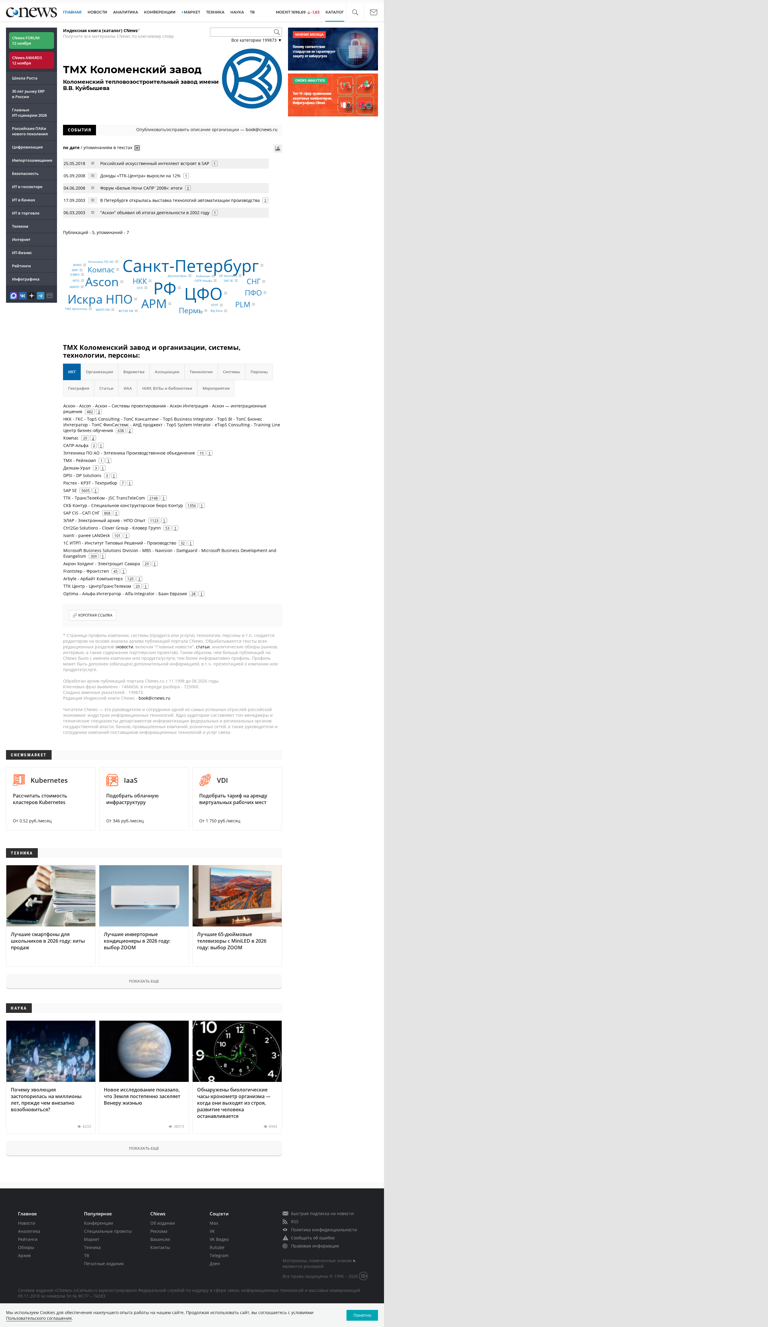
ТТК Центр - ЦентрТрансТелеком (97, 586)
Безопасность (25, 173)
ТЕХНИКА (215, 12)
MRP (75, 270)
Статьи (106, 388)
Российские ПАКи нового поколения (30, 131)
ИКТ (72, 371)
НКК (140, 280)
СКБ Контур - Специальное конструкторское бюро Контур (123, 505)
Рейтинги (21, 266)
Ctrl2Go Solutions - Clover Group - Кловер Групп (112, 528)
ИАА (128, 388)
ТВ (252, 12)
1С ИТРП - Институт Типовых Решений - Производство (119, 543)
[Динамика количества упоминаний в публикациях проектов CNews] (278, 148)
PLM (242, 304)
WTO (76, 280)
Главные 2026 (29, 112)
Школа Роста (25, 78)
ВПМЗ (77, 265)
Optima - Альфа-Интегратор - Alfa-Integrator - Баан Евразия (125, 593)
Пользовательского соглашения (39, 1318)
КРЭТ (214, 305)
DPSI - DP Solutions (82, 475)
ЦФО (203, 293)
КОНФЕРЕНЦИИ (160, 12)
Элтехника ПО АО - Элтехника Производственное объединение (129, 453)
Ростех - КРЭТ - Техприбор (90, 483)
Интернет (21, 239)
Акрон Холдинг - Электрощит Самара (101, 563)
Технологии (201, 371)
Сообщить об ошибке (313, 1238)
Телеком (20, 226)
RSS (294, 1221)
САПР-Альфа (203, 280)
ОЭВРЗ (75, 274)
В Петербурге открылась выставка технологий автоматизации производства (180, 200)
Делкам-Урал (177, 276)
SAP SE (228, 280)
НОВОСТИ (97, 12)
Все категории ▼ (256, 40)
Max (214, 1223)
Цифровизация (27, 147)
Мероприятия (216, 388)
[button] (355, 12)
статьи (203, 647)
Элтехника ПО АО (101, 262)
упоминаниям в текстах (107, 147)
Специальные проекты (108, 1231)
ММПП (74, 287)
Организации (99, 371)
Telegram (219, 1255)
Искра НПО (100, 299)
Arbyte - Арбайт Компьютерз (93, 578)
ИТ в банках (23, 200)
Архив (24, 1255)
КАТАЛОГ (335, 12)
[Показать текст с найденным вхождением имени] (137, 148)
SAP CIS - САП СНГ (81, 513)
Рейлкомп (203, 276)
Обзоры (26, 1247)
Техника (92, 1247)
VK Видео (219, 1239)
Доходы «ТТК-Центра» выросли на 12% (140, 176)
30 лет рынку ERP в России (28, 94)
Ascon (102, 281)
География (78, 388)
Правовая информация (315, 1246)
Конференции (98, 1223)
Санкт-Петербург (190, 265)
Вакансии (160, 1239)
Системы (231, 371)
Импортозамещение (32, 160)
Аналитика (125, 12)
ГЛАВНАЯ (72, 12)
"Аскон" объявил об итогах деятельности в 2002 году (154, 212)
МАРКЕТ (192, 12)
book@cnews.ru (262, 129)
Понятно (362, 1315)
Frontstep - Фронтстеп (86, 571)
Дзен (215, 1263)
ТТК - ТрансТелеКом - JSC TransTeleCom (104, 498)
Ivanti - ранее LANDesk (86, 535)
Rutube (217, 1247)
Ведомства (134, 371)
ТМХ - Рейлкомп (79, 460)
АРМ (154, 303)
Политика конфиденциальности (324, 1229)
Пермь (191, 310)
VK (212, 1231)
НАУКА (237, 12)
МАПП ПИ (103, 310)
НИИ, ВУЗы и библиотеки (167, 388)
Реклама (158, 1231)
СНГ (254, 281)
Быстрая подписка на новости (322, 1213)
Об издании (162, 1223)
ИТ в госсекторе (27, 186)
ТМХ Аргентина (76, 309)
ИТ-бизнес (22, 252)
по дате (71, 147)
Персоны (259, 371)
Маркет (92, 1239)
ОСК (140, 288)
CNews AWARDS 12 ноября (27, 60)
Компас (101, 269)
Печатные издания (104, 1263)
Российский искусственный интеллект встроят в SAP (154, 163)
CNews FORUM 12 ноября (26, 40)
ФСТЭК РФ (125, 311)
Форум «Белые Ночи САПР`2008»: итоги (141, 188)
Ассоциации (167, 371)
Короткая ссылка (95, 615)
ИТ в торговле (25, 213)
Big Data (217, 311)
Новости (26, 1223)
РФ (164, 287)
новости (124, 647)
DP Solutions (228, 276)
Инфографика (26, 279)
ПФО (253, 292)
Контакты (160, 1247)
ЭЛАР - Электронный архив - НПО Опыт (104, 520)
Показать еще (144, 981)
